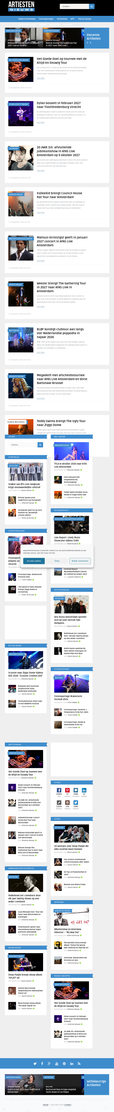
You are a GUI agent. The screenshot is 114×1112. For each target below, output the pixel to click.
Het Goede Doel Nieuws (18, 60)
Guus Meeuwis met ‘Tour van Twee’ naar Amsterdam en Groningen (30, 914)
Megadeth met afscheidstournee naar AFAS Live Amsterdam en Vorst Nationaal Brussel (62, 379)
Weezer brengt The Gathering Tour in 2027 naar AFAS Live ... (61, 44)
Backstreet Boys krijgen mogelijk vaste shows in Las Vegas (61, 1090)
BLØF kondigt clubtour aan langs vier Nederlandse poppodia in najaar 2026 (60, 333)
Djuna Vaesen (26, 490)
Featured (59, 678)
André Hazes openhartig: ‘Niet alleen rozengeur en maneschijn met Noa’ (75, 651)
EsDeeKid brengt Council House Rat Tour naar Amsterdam (28, 820)
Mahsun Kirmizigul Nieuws (20, 239)
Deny (57, 561)
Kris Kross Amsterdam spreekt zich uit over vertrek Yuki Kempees (70, 620)
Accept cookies (34, 561)
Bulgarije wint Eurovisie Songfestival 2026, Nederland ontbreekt (28, 688)
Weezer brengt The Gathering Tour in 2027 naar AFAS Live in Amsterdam (61, 287)
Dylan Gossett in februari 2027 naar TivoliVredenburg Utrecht (30, 787)
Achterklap (62, 19)
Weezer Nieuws (15, 285)
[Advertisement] (26, 623)
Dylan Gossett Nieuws (18, 104)
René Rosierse (72, 544)
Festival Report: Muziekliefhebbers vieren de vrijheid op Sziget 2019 (75, 571)
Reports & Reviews (26, 19)
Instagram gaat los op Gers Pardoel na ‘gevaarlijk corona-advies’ (30, 512)
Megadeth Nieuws (16, 376)
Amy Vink (49, 1087)
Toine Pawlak (27, 580)
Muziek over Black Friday (75, 884)
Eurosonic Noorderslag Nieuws (69, 519)
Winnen (42, 25)
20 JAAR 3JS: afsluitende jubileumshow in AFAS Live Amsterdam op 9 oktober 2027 (58, 151)
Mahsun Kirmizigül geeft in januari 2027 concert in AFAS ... (23, 44)
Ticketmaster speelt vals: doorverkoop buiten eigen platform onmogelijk (29, 929)
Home (45, 1105)
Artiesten (67, 25)
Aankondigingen (13, 31)
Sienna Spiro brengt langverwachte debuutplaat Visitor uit (30, 990)
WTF (72, 19)
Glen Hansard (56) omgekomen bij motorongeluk (72, 479)
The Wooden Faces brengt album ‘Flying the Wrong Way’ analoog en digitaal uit (76, 945)
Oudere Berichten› (15, 422)
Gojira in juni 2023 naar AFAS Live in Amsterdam (24, 1090)
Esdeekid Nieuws (16, 194)
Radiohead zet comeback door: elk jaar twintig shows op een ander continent (76, 636)
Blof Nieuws (14, 330)
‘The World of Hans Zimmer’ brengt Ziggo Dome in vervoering (30, 589)
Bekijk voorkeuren (80, 561)
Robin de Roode (28, 518)
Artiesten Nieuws (14, 40)
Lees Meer (41, 78)
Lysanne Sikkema (74, 577)
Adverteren (54, 25)
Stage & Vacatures (27, 25)
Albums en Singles (62, 911)
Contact (67, 1105)
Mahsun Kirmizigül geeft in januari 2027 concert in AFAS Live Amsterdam (62, 241)
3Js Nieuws (13, 148)
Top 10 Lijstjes (84, 19)
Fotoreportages (46, 19)
